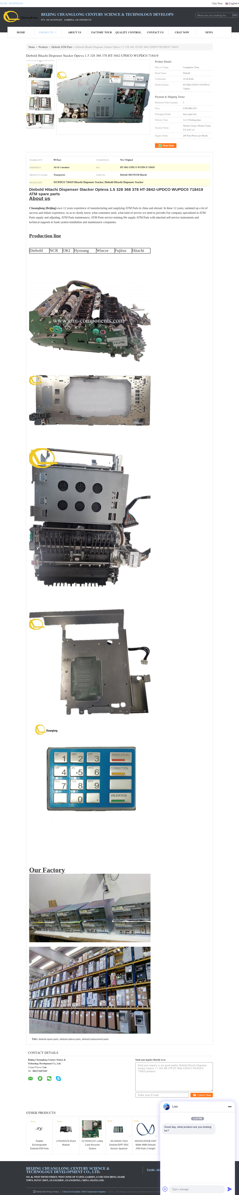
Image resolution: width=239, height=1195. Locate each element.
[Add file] (165, 1189)
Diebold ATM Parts (62, 47)
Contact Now (204, 1095)
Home (21, 32)
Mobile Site (40, 1191)
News (209, 32)
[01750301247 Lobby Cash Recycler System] (92, 1129)
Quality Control (128, 32)
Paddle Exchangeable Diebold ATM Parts (39, 1145)
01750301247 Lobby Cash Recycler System (92, 1145)
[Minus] (229, 1106)
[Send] (230, 1189)
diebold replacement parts (95, 1039)
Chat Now (217, 3)
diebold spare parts (48, 1039)
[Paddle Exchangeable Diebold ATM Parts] (39, 1129)
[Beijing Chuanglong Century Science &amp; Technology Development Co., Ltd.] (20, 16)
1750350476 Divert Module (66, 1143)
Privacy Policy (52, 1191)
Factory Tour (101, 32)
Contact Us (155, 32)
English (233, 3)
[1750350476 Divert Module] (66, 1129)
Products (46, 32)
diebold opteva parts (70, 1039)
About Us (74, 32)
